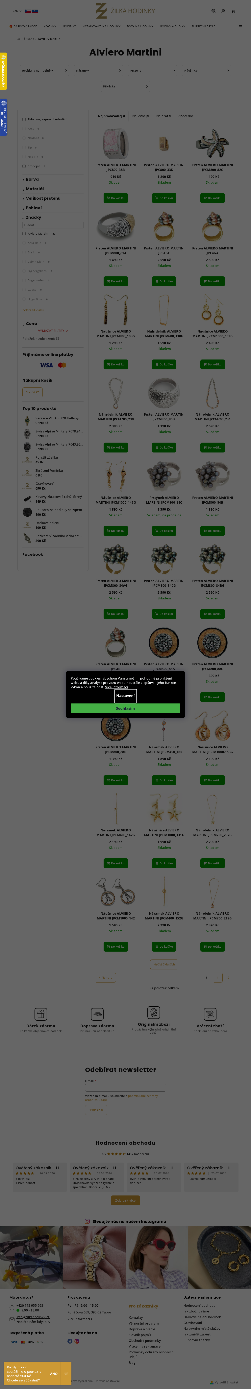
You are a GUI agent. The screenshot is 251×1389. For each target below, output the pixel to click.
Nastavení (125, 695)
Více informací (116, 687)
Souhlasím (125, 708)
